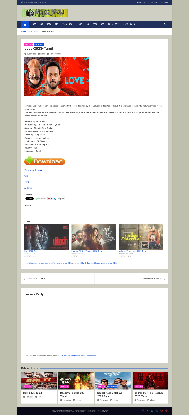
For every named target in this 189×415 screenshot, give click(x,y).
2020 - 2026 (29, 44)
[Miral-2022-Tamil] (46, 237)
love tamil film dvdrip (81, 263)
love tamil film (66, 263)
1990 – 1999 (83, 24)
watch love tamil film (109, 263)
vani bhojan (95, 263)
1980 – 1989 (68, 24)
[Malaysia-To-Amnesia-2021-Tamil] (141, 237)
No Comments (55, 54)
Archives (164, 2)
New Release (39, 44)
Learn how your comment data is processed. (77, 356)
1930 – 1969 (37, 24)
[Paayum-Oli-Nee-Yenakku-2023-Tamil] (93, 237)
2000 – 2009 (98, 24)
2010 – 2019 (113, 24)
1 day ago (29, 397)
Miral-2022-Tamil (31, 251)
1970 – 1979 (52, 24)
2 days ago (66, 400)
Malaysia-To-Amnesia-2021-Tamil (132, 251)
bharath (32, 263)
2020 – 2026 (129, 24)
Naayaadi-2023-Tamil (152, 278)
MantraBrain (103, 411)
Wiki (26, 176)
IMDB (26, 182)
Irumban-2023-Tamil (36, 278)
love (58, 263)
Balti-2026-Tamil (32, 392)
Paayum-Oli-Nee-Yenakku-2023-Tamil (86, 251)
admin (42, 54)
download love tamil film (46, 263)
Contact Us (154, 2)
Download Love (33, 170)
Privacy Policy (142, 2)
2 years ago (31, 54)
